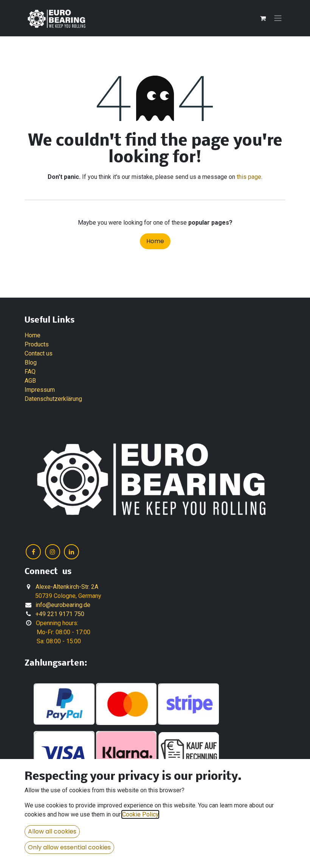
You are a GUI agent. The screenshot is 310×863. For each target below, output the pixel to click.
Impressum (40, 389)
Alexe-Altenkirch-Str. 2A (67, 586)
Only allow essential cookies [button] (69, 847)
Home (155, 241)
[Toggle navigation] (277, 18)
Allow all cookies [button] (52, 831)
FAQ (30, 371)
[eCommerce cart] (262, 18)
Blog (31, 362)
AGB (30, 380)
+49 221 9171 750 (60, 614)
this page (249, 176)
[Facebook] (33, 551)
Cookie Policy (140, 814)
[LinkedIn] (71, 551)
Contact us (39, 353)
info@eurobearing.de (63, 604)
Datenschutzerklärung (53, 398)
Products (37, 344)
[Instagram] (52, 551)
